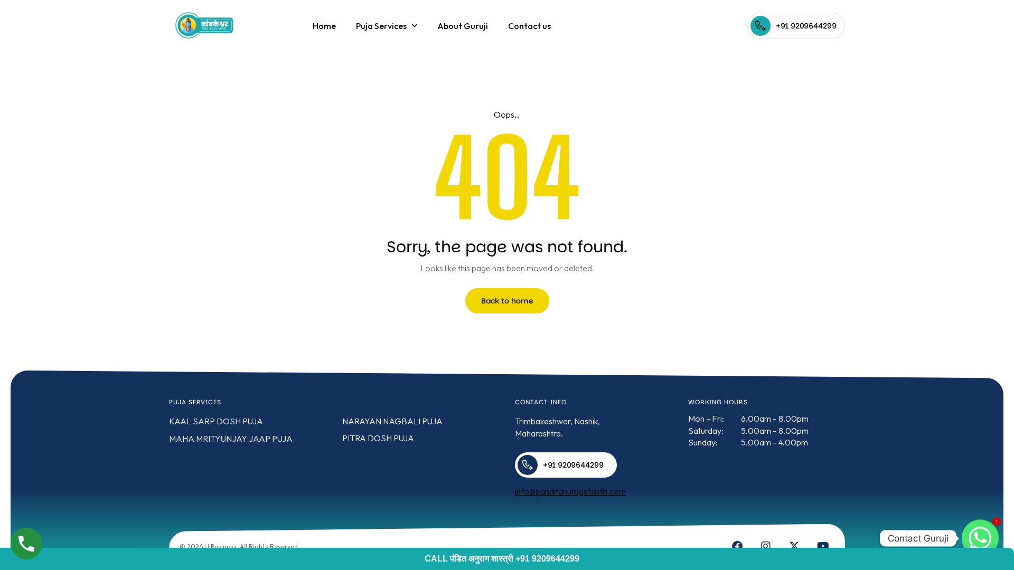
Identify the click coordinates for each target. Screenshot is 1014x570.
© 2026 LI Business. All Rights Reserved (239, 546)
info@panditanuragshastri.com (570, 491)
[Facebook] (737, 546)
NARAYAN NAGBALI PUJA (392, 421)
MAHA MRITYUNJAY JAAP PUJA (231, 438)
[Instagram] (765, 546)
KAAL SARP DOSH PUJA (216, 421)
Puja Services (381, 26)
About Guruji (462, 26)
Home (324, 26)
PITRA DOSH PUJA (378, 438)
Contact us (529, 26)
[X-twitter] (794, 546)
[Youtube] (822, 546)
